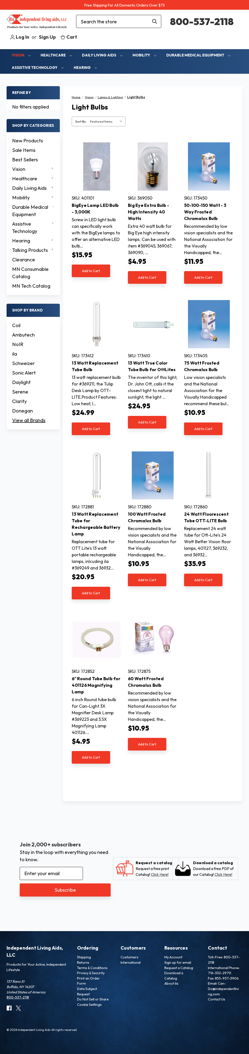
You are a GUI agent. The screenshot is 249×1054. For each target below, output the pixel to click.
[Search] (154, 21)
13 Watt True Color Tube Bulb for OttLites (152, 366)
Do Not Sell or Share (93, 999)
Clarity (19, 401)
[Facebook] (9, 1008)
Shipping (84, 957)
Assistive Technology (35, 67)
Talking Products (30, 250)
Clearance (23, 260)
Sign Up (47, 37)
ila (14, 354)
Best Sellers (25, 159)
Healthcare (53, 55)
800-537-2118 (202, 21)
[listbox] (107, 121)
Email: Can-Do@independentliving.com (223, 988)
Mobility (142, 55)
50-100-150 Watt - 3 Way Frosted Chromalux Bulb (205, 211)
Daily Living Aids (99, 55)
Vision (18, 55)
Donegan (22, 411)
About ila (171, 983)
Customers (129, 957)
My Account (173, 957)
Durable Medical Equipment (195, 55)
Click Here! (160, 874)
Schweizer (23, 363)
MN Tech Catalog (31, 286)
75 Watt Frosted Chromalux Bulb (201, 366)
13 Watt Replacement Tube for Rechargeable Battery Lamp (96, 524)
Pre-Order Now (208, 481)
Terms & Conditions (92, 968)
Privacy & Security (91, 973)
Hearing (82, 67)
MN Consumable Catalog (30, 272)
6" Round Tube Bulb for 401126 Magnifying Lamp (96, 685)
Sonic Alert (24, 373)
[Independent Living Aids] (37, 21)
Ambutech (23, 335)
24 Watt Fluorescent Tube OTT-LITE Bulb (206, 517)
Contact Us (216, 999)
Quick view (97, 166)
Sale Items (24, 150)
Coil (16, 325)
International (131, 962)
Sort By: (81, 121)
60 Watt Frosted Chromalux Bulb (146, 682)
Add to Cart (91, 270)
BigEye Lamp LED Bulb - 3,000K (95, 208)
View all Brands (28, 420)
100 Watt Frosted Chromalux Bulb (147, 517)
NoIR (17, 344)
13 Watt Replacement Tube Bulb (95, 366)
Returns (83, 962)
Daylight (21, 382)
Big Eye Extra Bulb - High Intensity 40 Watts (148, 211)
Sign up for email (177, 962)
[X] (18, 1008)
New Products (27, 140)
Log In (22, 37)
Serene (20, 392)
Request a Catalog (178, 968)
